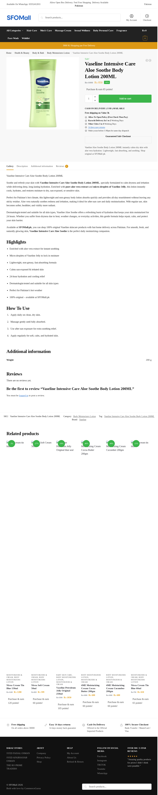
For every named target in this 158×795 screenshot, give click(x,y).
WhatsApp (102, 773)
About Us (71, 757)
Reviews (61, 166)
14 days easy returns (96, 127)
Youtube (101, 769)
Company (41, 753)
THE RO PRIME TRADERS (14, 767)
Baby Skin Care (64, 675)
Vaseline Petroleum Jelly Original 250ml (66, 690)
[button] (147, 34)
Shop (39, 761)
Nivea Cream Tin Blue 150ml (15, 687)
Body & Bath (38, 53)
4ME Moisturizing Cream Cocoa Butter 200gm (90, 688)
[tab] (10, 166)
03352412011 (35, 4)
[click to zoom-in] (42, 93)
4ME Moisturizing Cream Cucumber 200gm (115, 688)
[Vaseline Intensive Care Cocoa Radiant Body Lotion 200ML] (150, 60)
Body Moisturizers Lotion (58, 53)
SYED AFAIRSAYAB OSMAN (16, 759)
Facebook (102, 756)
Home (8, 53)
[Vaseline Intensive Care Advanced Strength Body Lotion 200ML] (146, 60)
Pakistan (148, 4)
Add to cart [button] (16, 709)
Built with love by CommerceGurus (23, 788)
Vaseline (82, 419)
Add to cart (125, 98)
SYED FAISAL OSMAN (18, 753)
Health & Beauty (22, 53)
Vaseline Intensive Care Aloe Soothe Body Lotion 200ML (129, 416)
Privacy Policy (44, 757)
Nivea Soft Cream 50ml (40, 687)
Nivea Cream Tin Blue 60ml (140, 687)
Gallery (10, 166)
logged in (23, 395)
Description (22, 166)
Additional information (42, 166)
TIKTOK (101, 765)
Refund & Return (75, 761)
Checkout (147, 20)
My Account (131, 20)
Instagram (102, 760)
